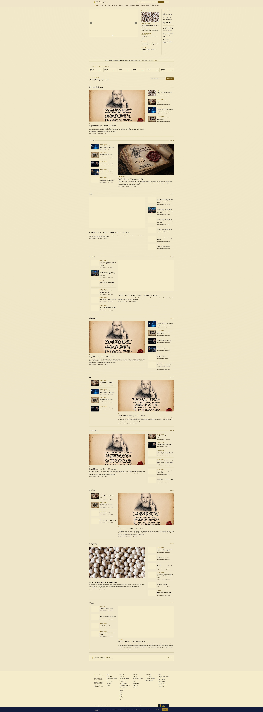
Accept (164, 709)
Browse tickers (110, 681)
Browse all (172, 66)
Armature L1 (161, 686)
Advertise (135, 680)
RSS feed (109, 683)
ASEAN (143, 5)
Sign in (167, 1)
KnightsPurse (161, 683)
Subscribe (170, 78)
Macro (121, 692)
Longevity (122, 696)
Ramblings (122, 697)
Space (126, 5)
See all (165, 53)
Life (120, 699)
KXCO (121, 694)
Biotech (138, 5)
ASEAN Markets (123, 683)
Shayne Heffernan (93, 54)
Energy (113, 5)
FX (105, 5)
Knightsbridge (155, 5)
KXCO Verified (162, 679)
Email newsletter (149, 680)
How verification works (138, 678)
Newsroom (135, 687)
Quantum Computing (124, 678)
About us (135, 676)
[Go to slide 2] (113, 35)
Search (108, 680)
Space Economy (123, 687)
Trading (96, 5)
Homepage (109, 676)
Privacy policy (136, 683)
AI (116, 5)
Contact (134, 681)
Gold (109, 5)
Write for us (161, 1)
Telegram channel (151, 678)
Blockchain (132, 5)
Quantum (121, 5)
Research (148, 5)
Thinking (121, 688)
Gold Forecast (123, 681)
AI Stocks (122, 676)
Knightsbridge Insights (112, 678)
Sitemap (108, 685)
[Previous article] (91, 23)
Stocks (101, 5)
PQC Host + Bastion (163, 684)
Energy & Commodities (125, 685)
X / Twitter (149, 676)
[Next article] (136, 23)
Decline (157, 709)
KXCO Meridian (162, 681)
